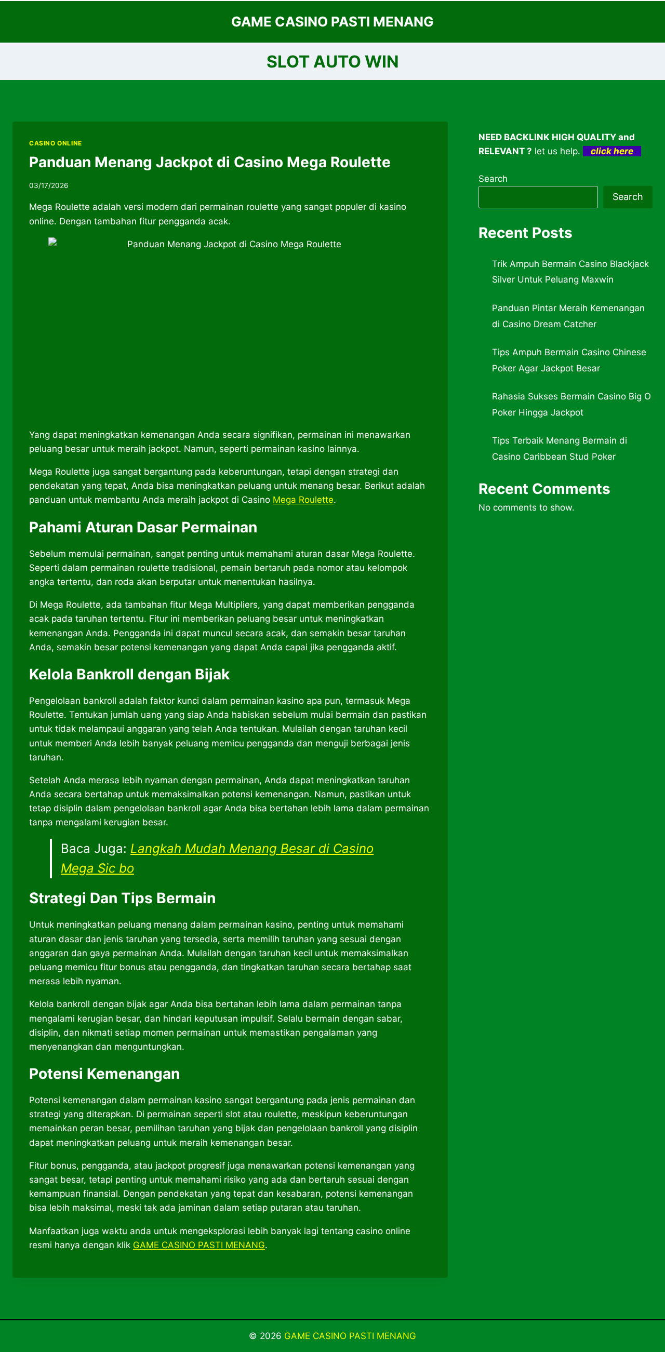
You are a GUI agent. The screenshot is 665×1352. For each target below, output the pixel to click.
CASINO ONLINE (55, 143)
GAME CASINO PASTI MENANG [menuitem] (199, 1245)
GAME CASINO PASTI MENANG (350, 1336)
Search (493, 178)
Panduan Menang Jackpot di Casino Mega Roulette (210, 162)
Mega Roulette (303, 499)
